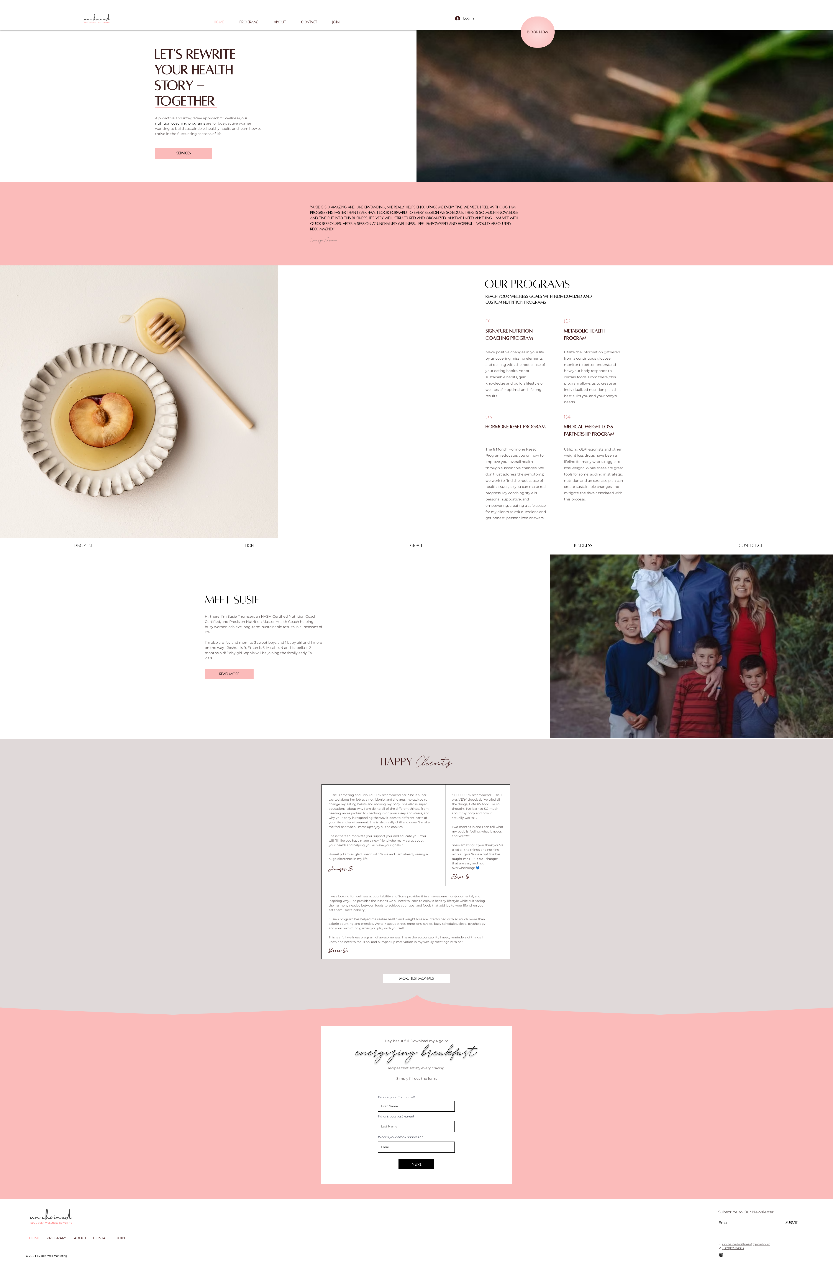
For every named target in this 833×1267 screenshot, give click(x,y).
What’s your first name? (396, 1097)
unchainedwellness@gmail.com (746, 1244)
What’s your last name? (396, 1116)
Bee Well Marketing (54, 1255)
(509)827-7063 (733, 1248)
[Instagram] (721, 1254)
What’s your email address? (399, 1137)
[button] (280, 22)
